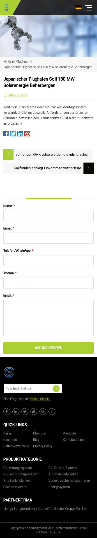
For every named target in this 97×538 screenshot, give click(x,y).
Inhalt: (8, 295)
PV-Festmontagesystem (20, 474)
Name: (9, 206)
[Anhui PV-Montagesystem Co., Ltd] (6, 7)
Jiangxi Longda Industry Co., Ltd (25, 509)
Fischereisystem (15, 487)
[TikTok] (51, 411)
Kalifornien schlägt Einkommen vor (41, 168)
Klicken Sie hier (40, 399)
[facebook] (6, 411)
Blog (36, 440)
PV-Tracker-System (62, 468)
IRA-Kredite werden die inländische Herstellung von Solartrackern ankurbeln (59, 155)
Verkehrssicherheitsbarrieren (69, 480)
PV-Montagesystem (17, 468)
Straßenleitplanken (17, 480)
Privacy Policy (43, 446)
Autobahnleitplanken (63, 474)
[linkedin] (15, 411)
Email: (8, 228)
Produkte (69, 433)
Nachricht (10, 440)
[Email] (56, 388)
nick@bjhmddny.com (48, 532)
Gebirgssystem (59, 487)
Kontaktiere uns (74, 440)
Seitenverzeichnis (16, 446)
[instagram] (42, 411)
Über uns (39, 433)
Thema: (10, 273)
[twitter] (24, 411)
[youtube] (33, 411)
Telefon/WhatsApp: (18, 250)
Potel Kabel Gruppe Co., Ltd (67, 509)
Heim (11, 61)
